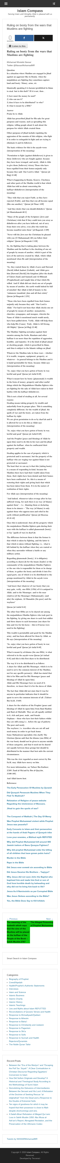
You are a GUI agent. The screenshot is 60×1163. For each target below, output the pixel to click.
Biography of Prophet (19, 979)
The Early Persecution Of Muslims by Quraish (29, 788)
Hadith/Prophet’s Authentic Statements (26, 985)
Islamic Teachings (17, 1005)
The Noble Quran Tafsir (20, 1044)
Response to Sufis (17, 1034)
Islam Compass (30, 11)
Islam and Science (17, 992)
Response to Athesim (19, 1018)
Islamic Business (16, 995)
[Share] (24, 38)
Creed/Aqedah (15, 982)
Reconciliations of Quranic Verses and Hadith (30, 1012)
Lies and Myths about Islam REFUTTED (27, 1008)
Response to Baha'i (18, 1021)
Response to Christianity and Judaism (26, 1025)
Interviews (13, 989)
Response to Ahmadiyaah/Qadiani (24, 1015)
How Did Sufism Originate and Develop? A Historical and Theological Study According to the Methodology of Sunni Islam (30, 1081)
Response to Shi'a (17, 1031)
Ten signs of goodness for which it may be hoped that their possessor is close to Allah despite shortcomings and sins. (28, 1107)
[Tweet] (43, 38)
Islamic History (15, 1002)
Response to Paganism (19, 1028)
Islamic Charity (16, 999)
